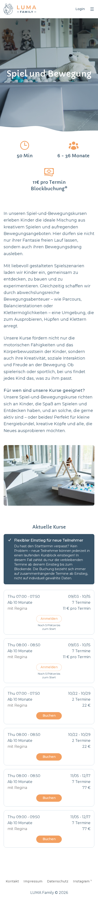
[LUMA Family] (20, 9)
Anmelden (49, 619)
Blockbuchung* (49, 189)
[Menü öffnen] (92, 9)
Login (80, 9)
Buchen (49, 715)
